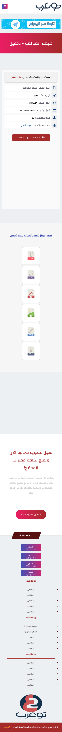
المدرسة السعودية (30, 626)
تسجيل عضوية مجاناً (31, 514)
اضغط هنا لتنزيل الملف (30, 137)
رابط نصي (30, 589)
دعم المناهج (27, 125)
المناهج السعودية (30, 631)
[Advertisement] (31, 176)
